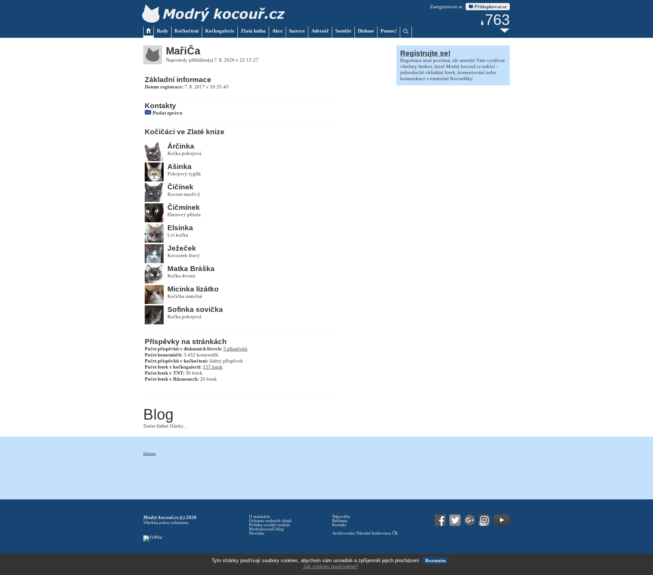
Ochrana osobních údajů (270, 521)
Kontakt (339, 525)
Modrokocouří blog (266, 529)
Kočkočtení (187, 31)
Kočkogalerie (219, 31)
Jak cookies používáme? (330, 566)
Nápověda (341, 517)
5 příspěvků (235, 349)
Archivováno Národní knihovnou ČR (365, 533)
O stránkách (259, 517)
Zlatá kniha (253, 31)
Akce (277, 31)
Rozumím (435, 560)
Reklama (149, 454)
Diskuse (366, 31)
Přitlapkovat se (490, 6)
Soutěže (343, 31)
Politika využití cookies (269, 525)
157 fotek (213, 367)
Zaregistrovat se (446, 6)
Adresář (320, 31)
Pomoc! (389, 31)
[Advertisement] (280, 473)
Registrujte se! (425, 53)
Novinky (257, 533)
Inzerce (297, 31)
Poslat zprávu (167, 113)
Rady (162, 31)
